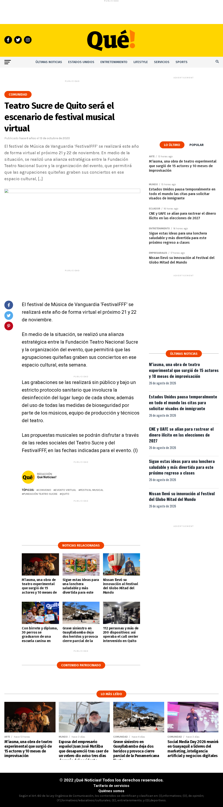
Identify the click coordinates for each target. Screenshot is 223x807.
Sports (182, 62)
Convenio (44, 490)
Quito (65, 494)
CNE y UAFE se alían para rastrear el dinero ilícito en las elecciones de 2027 (181, 435)
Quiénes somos (111, 791)
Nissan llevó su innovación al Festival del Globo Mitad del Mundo (182, 496)
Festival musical (91, 490)
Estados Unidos (81, 62)
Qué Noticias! (46, 477)
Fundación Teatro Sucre (40, 494)
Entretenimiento (113, 62)
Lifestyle (140, 62)
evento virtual (65, 490)
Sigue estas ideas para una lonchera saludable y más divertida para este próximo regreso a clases (182, 467)
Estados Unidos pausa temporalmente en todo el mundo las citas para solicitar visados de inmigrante (183, 402)
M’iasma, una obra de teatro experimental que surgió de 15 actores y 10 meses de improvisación (184, 370)
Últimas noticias (48, 62)
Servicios (161, 62)
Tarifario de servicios (111, 786)
